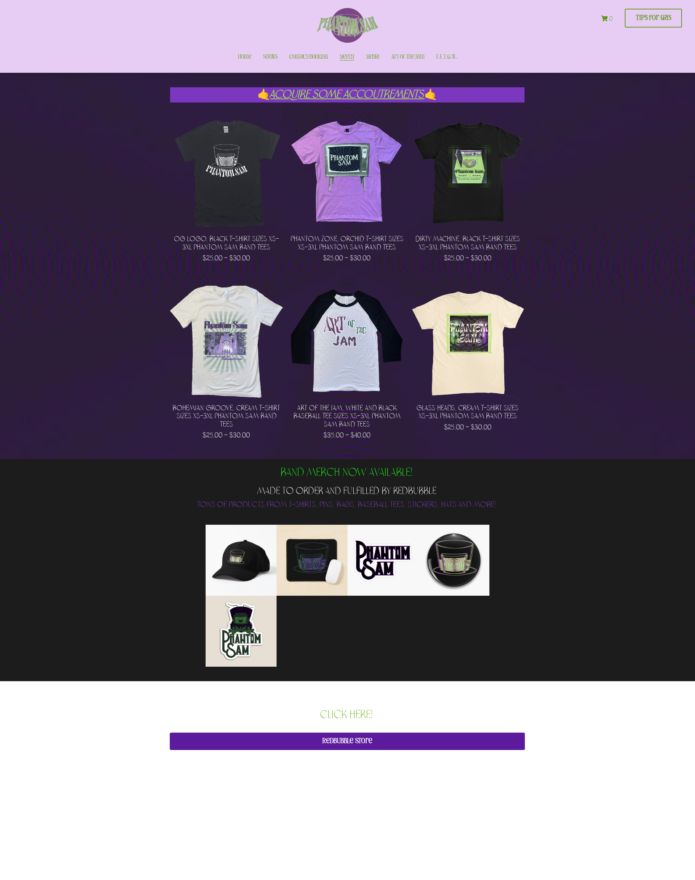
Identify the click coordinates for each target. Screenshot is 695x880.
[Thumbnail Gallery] (241, 560)
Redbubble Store (347, 741)
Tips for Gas (653, 18)
